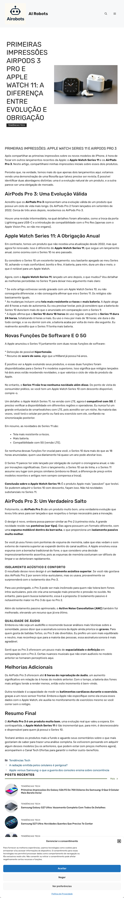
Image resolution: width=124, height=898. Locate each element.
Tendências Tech (16, 125)
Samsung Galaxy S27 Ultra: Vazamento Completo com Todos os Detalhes (63, 807)
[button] (119, 841)
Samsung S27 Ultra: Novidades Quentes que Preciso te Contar (57, 823)
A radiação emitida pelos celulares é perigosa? (38, 765)
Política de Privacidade (62, 894)
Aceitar (62, 868)
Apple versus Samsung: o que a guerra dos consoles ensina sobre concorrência (59, 770)
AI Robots (38, 13)
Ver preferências (62, 886)
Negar (62, 877)
